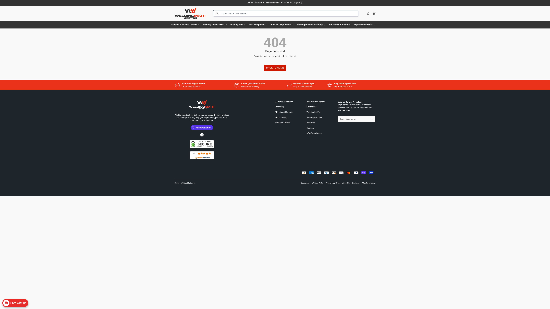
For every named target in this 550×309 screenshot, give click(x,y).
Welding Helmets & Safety (310, 24)
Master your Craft (314, 117)
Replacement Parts (363, 24)
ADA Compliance (314, 133)
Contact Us (312, 107)
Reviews (310, 128)
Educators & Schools (339, 24)
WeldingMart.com (188, 183)
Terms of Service (282, 122)
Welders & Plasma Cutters (184, 24)
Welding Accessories (213, 24)
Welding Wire (236, 24)
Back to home (275, 68)
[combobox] (285, 13)
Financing (279, 107)
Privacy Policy (281, 117)
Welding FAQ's (313, 112)
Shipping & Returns (283, 112)
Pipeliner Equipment (280, 24)
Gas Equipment (257, 24)
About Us (311, 122)
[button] (374, 13)
